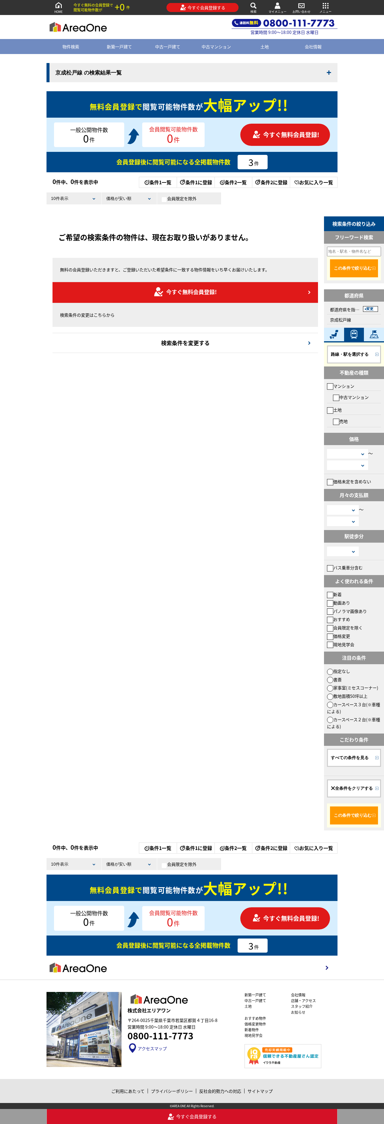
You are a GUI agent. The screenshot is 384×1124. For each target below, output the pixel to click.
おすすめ (341, 619)
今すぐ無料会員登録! (291, 134)
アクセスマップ (152, 1048)
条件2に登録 (274, 182)
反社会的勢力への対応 (220, 1091)
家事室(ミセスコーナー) (355, 688)
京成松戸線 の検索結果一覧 (89, 73)
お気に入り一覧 (316, 182)
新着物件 (251, 1029)
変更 (370, 309)
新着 (337, 594)
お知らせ (298, 1012)
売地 (343, 421)
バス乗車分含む (348, 568)
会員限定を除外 (181, 198)
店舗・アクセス (303, 1000)
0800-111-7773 (161, 1035)
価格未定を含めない (352, 481)
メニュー (326, 11)
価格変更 (341, 636)
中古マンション (216, 47)
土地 (264, 47)
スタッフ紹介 (302, 1006)
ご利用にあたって (128, 1091)
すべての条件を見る (350, 757)
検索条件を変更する (185, 343)
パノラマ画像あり (350, 611)
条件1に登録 (198, 182)
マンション (343, 386)
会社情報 (313, 47)
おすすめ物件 (255, 1018)
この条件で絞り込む (353, 268)
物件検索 (70, 47)
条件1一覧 (160, 182)
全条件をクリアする (354, 788)
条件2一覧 (236, 182)
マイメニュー (277, 11)
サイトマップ (260, 1091)
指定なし (341, 671)
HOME (58, 11)
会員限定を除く (348, 628)
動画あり (341, 603)
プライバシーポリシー (172, 1091)
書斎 (337, 680)
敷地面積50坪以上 (350, 696)
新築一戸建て (119, 47)
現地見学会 (343, 644)
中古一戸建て (167, 47)
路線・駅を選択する (350, 354)
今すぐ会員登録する (206, 8)
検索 (253, 11)
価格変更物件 (255, 1023)
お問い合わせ (301, 11)
